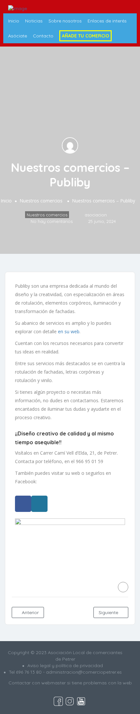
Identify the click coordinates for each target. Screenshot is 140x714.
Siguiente (109, 612)
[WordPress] (39, 504)
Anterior (30, 612)
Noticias (34, 21)
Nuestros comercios (41, 201)
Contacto (43, 36)
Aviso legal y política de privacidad (65, 665)
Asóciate (17, 36)
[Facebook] (23, 504)
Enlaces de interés (107, 21)
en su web (68, 331)
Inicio (13, 21)
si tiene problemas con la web (99, 683)
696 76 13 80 (29, 672)
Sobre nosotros (65, 21)
